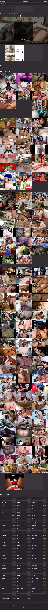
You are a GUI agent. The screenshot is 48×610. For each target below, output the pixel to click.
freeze (42, 3)
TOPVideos (24, 1)
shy (31, 3)
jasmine (24, 3)
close (13, 3)
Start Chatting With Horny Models (18, 48)
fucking (38, 3)
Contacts (10, 608)
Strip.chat (17, 51)
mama (17, 3)
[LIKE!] (0, 16)
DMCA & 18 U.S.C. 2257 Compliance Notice (32, 608)
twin (28, 3)
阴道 (46, 3)
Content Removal (17, 608)
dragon (34, 3)
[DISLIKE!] (5, 16)
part (20, 3)
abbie (9, 3)
